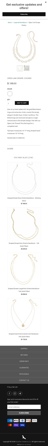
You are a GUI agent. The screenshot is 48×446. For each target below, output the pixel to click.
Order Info (24, 361)
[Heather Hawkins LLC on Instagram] (15, 393)
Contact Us (24, 380)
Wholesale (24, 374)
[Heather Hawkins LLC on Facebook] (9, 393)
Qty (8, 99)
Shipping (24, 348)
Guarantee (24, 367)
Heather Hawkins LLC (23, 441)
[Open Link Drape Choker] (24, 47)
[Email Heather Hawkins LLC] (20, 393)
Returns (24, 355)
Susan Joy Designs (26, 444)
